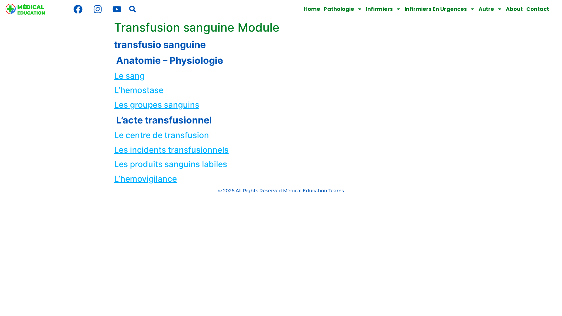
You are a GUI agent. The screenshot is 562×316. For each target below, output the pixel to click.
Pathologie (339, 9)
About (514, 9)
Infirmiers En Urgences (436, 9)
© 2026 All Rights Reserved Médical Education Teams (281, 190)
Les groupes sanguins (156, 105)
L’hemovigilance (145, 179)
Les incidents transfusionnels (171, 150)
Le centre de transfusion (161, 135)
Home (312, 9)
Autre (486, 9)
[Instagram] (97, 9)
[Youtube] (117, 9)
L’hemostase (138, 90)
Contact (537, 9)
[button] (132, 9)
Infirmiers (379, 9)
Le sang (129, 76)
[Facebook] (78, 9)
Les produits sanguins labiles (170, 164)
